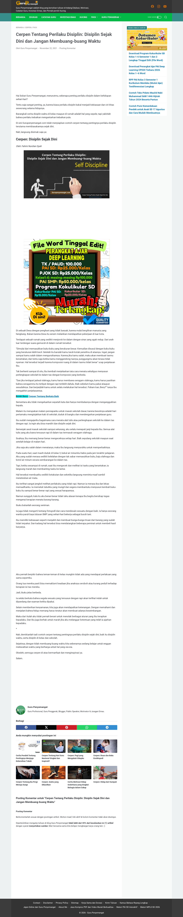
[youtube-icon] (165, 6)
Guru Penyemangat (95, 913)
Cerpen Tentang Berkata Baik (44, 396)
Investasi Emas (68, 17)
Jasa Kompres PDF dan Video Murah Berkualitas (91, 907)
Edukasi (33, 17)
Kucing (83, 17)
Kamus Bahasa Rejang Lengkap (134, 903)
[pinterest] (66, 727)
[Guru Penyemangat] (28, 3)
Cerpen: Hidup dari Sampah (105, 782)
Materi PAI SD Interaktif (126, 907)
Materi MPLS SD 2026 (150, 907)
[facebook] (26, 727)
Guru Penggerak (110, 17)
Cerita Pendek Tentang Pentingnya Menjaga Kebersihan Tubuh (26, 758)
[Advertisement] (66, 72)
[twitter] (46, 727)
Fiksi (93, 17)
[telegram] (107, 727)
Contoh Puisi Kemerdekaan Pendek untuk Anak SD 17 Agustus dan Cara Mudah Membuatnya (147, 109)
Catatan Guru (48, 17)
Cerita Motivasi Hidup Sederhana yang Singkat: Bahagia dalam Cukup (78, 785)
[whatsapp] (87, 727)
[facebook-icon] (152, 6)
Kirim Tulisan (111, 903)
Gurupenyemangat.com (95, 197)
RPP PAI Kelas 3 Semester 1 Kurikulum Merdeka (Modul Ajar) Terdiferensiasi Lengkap (146, 83)
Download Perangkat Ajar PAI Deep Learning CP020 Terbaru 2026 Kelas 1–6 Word (147, 70)
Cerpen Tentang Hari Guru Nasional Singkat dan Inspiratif (53, 758)
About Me (63, 907)
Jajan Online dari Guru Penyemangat (39, 907)
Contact (36, 903)
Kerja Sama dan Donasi (91, 903)
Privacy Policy (62, 903)
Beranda (20, 17)
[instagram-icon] (159, 6)
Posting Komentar (67, 48)
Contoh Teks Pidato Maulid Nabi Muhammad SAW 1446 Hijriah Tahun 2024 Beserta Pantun (146, 96)
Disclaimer (48, 903)
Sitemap (75, 903)
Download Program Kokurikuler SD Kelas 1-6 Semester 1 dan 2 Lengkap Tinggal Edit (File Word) (147, 57)
